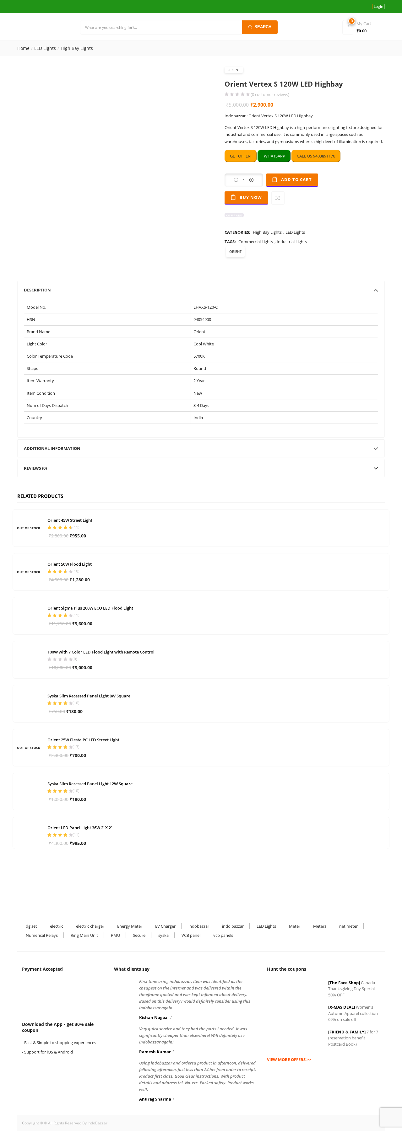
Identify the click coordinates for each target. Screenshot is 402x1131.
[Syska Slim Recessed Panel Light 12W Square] (28, 791)
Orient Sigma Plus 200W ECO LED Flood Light (90, 608)
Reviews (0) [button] (35, 468)
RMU (115, 935)
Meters (319, 926)
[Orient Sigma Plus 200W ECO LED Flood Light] (28, 615)
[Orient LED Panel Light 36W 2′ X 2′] (28, 828)
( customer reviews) (270, 94)
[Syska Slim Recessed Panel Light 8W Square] (28, 703)
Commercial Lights (255, 241)
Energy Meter (129, 926)
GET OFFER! (240, 156)
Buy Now (251, 197)
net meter (348, 926)
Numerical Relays (42, 935)
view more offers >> (289, 1059)
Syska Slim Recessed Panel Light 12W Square (90, 784)
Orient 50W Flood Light (69, 564)
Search (262, 26)
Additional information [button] (52, 448)
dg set (31, 926)
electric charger (90, 926)
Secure (139, 935)
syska (163, 935)
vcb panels (223, 935)
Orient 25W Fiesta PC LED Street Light (83, 740)
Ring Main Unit (84, 935)
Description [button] (37, 290)
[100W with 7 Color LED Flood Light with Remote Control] (28, 659)
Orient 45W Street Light (69, 520)
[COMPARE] (278, 198)
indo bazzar (233, 926)
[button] (362, 27)
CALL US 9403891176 (316, 156)
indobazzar (198, 926)
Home (23, 48)
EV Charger (165, 926)
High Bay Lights (77, 48)
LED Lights (45, 48)
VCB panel (191, 935)
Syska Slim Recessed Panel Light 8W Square (88, 696)
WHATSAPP (274, 156)
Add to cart (296, 179)
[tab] (201, 290)
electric (56, 926)
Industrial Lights (292, 241)
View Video (196, 198)
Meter (294, 926)
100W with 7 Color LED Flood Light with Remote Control (101, 652)
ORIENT (234, 69)
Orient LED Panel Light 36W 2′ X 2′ (79, 827)
